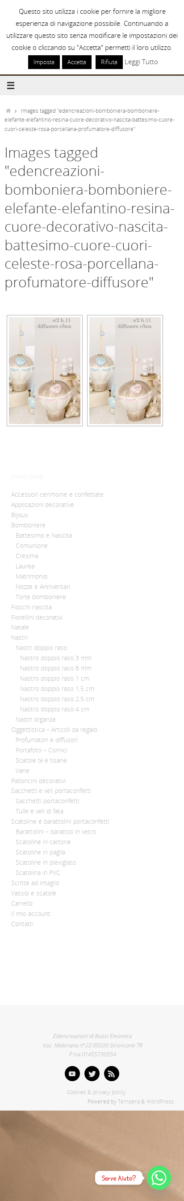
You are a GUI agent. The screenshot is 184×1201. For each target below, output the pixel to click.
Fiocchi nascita (31, 607)
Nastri (19, 637)
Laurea (25, 566)
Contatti (22, 924)
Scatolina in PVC (38, 873)
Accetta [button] (76, 62)
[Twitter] (92, 1073)
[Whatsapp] (159, 1178)
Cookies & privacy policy (96, 1092)
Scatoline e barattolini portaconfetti (60, 821)
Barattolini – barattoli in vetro (56, 832)
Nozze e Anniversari (43, 587)
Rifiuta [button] (109, 62)
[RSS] (111, 1073)
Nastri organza (35, 719)
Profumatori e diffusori (47, 740)
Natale (20, 627)
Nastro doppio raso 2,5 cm (57, 699)
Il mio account (30, 914)
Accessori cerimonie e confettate (57, 494)
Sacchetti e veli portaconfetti (51, 791)
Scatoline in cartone (43, 842)
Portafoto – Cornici (41, 750)
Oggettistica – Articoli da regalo (54, 730)
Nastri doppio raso (41, 648)
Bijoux (19, 515)
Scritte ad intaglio (35, 883)
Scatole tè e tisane (41, 760)
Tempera (129, 1101)
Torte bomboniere (41, 597)
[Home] (8, 110)
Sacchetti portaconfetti (47, 801)
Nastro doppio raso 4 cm (54, 709)
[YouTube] (72, 1073)
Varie (22, 771)
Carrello (22, 903)
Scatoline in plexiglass (46, 862)
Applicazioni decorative (42, 505)
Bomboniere (28, 525)
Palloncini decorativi (38, 781)
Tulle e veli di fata (39, 811)
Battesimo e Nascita (44, 535)
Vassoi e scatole (33, 893)
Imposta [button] (43, 62)
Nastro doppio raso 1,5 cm (57, 689)
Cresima (27, 556)
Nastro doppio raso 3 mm (56, 658)
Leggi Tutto (141, 61)
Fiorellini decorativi (37, 617)
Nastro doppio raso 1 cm (54, 678)
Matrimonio (31, 576)
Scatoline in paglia (40, 852)
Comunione (32, 546)
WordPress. (160, 1101)
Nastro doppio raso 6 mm (56, 668)
